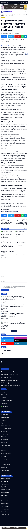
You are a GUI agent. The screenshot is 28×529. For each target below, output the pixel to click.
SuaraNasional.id (5, 417)
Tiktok (17, 340)
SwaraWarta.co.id (5, 425)
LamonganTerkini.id (6, 514)
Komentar (3, 257)
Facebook (5, 337)
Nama (2, 271)
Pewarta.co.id (4, 414)
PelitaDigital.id (4, 437)
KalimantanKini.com (6, 448)
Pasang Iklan (4, 403)
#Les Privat (10, 211)
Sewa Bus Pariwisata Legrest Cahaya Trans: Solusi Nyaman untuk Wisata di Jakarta (21, 244)
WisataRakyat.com (5, 445)
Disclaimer (3, 397)
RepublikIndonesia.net (6, 423)
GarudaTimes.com (5, 464)
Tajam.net (3, 420)
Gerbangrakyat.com (6, 45)
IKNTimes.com (4, 439)
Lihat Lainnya (14, 330)
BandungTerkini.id (5, 489)
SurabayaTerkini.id (5, 492)
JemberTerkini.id (5, 498)
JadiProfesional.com (6, 453)
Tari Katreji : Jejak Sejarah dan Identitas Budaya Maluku (16, 314)
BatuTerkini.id (4, 495)
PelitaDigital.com (5, 434)
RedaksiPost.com (5, 459)
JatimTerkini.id (4, 481)
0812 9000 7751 (8, 385)
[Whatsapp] (22, 36)
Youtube (4, 343)
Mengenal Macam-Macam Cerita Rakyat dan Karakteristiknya (17, 305)
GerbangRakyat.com (6, 428)
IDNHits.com (4, 431)
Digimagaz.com (5, 353)
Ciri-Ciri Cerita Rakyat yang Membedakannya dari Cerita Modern (18, 297)
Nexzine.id (3, 456)
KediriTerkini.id (4, 512)
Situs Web (3, 281)
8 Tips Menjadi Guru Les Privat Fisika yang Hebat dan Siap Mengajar (6, 222)
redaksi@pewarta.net (9, 383)
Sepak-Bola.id (4, 467)
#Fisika (3, 211)
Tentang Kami (4, 392)
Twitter (4, 340)
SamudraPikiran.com (6, 442)
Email (2, 276)
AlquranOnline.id (5, 470)
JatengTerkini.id (5, 484)
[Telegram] (25, 36)
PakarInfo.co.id (4, 450)
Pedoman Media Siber (6, 400)
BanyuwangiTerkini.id (6, 500)
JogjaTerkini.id (4, 487)
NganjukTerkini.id (5, 509)
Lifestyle (3, 17)
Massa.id (3, 462)
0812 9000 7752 (17, 385)
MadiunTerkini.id (5, 503)
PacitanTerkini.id (5, 506)
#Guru (6, 211)
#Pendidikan (15, 211)
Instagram (18, 337)
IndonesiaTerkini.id (5, 478)
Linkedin (17, 343)
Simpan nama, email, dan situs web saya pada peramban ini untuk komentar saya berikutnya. (14, 287)
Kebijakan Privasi (5, 394)
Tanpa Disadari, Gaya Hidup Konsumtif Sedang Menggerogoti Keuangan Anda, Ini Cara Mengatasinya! (7, 244)
